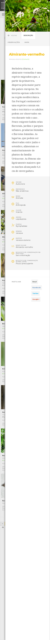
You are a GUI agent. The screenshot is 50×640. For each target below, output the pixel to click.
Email (34, 282)
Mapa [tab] (27, 42)
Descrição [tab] (28, 35)
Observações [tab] (14, 42)
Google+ (35, 299)
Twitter (35, 293)
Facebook (36, 287)
